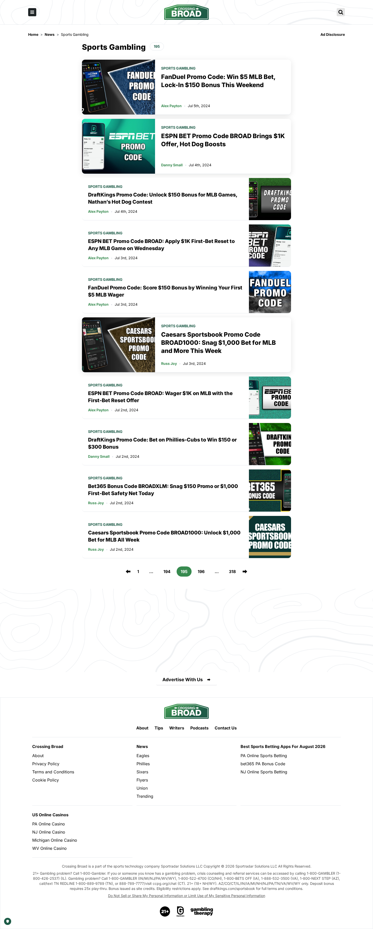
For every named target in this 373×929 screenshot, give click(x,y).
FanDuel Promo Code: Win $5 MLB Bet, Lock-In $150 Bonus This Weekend (218, 81)
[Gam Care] (180, 911)
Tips (159, 727)
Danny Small (172, 165)
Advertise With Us (182, 679)
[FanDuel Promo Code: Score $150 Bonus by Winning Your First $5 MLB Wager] (270, 292)
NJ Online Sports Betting (264, 771)
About (142, 727)
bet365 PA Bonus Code (263, 763)
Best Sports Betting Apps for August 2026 (283, 746)
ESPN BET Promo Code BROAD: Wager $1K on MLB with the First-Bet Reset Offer (160, 396)
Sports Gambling (178, 68)
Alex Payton (171, 106)
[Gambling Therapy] (202, 911)
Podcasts (199, 727)
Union (142, 788)
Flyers (142, 780)
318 (232, 571)
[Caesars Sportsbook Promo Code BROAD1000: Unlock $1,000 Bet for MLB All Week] (270, 537)
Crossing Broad (47, 746)
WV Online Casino (49, 848)
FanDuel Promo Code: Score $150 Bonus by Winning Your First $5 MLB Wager (165, 291)
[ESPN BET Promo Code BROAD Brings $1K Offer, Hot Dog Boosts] (118, 146)
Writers (176, 727)
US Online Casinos (50, 814)
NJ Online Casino (48, 832)
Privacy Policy (45, 763)
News (142, 746)
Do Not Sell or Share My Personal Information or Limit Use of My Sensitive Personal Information (186, 895)
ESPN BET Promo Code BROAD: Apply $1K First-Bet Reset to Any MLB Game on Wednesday (161, 244)
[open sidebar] (32, 12)
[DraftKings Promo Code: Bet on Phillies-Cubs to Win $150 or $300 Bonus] (270, 444)
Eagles (143, 755)
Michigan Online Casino (54, 840)
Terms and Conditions (53, 771)
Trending (145, 796)
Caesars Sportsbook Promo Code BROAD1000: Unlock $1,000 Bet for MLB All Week (164, 536)
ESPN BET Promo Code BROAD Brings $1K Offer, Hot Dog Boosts (223, 140)
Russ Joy (169, 363)
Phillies (143, 763)
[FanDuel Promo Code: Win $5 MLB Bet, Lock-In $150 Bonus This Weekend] (118, 87)
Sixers (142, 771)
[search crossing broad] (341, 12)
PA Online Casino (48, 823)
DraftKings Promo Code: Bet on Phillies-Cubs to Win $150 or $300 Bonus (162, 443)
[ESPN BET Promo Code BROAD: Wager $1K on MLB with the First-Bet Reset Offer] (270, 398)
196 (201, 571)
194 (167, 571)
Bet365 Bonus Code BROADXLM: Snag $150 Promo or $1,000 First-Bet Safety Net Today (163, 489)
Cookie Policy (45, 780)
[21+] (165, 911)
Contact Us (226, 727)
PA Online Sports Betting (264, 755)
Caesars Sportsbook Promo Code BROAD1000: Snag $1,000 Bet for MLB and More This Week (218, 342)
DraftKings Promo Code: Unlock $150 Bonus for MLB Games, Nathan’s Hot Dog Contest (162, 198)
